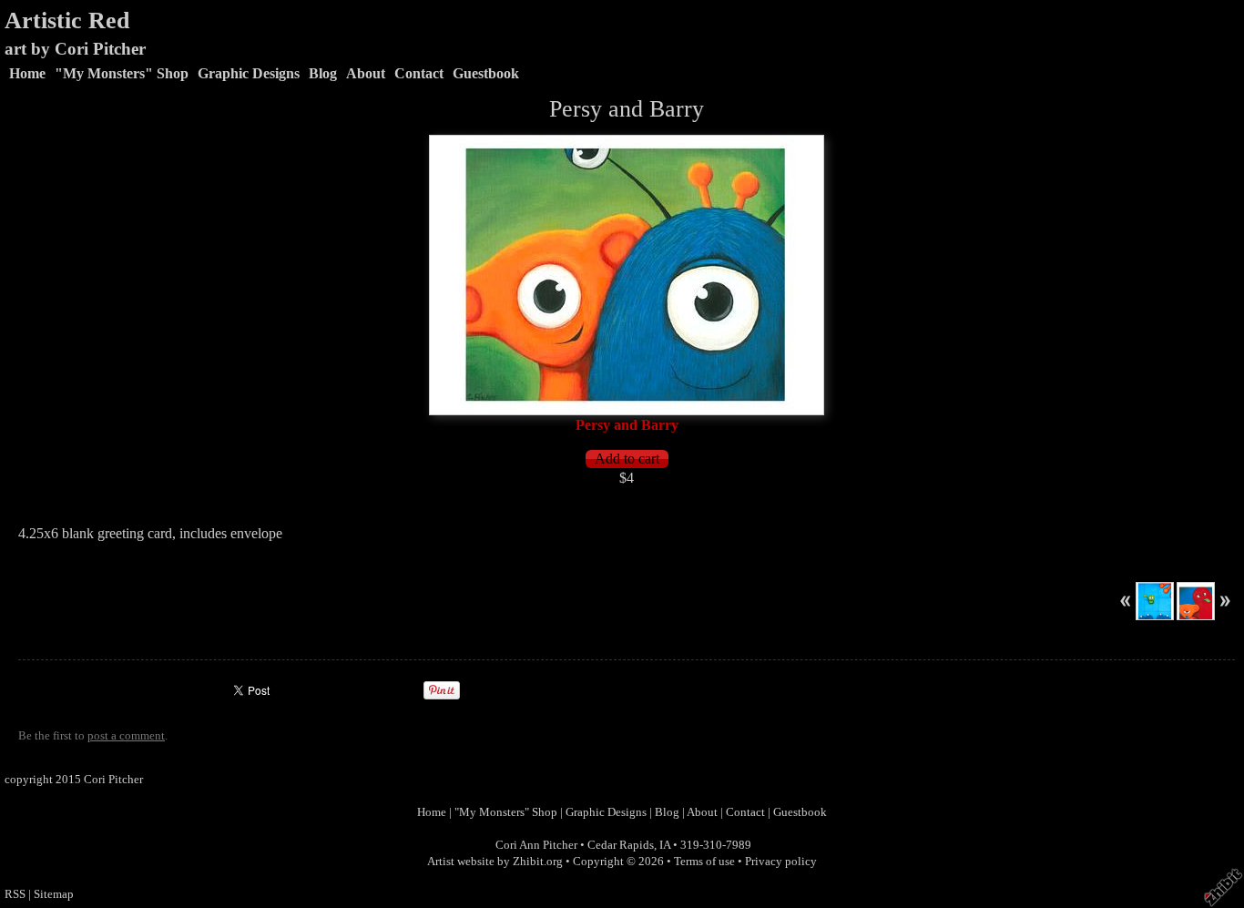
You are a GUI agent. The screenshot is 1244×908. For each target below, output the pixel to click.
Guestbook (486, 73)
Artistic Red (67, 20)
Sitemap (54, 894)
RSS (15, 894)
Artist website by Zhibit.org (495, 861)
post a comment (126, 735)
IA (664, 845)
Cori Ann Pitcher (536, 845)
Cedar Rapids (620, 845)
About (365, 73)
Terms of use (704, 861)
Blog (323, 73)
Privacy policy (781, 861)
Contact (419, 73)
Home (27, 73)
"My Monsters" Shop (122, 73)
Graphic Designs (249, 73)
